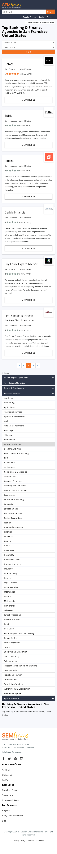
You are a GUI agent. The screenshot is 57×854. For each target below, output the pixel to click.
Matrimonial (9, 601)
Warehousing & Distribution (17, 688)
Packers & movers (12, 619)
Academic (8, 398)
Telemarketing (10, 661)
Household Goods (12, 559)
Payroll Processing (12, 615)
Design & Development (14, 388)
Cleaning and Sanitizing (15, 485)
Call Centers (9, 467)
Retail (6, 624)
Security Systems (12, 642)
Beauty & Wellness (12, 448)
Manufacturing (11, 587)
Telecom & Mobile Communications (20, 665)
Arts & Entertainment (14, 425)
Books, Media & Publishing (16, 453)
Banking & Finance (12, 444)
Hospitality (9, 555)
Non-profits (9, 605)
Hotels (7, 545)
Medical (7, 596)
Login (41, 17)
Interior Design (11, 573)
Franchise (8, 536)
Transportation (11, 670)
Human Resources (12, 564)
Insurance (8, 568)
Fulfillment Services (13, 513)
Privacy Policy (19, 841)
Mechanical (9, 591)
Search (50, 12)
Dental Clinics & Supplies (15, 490)
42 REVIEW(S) (25, 74)
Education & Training (14, 499)
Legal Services (10, 582)
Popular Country (29, 17)
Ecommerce (9, 495)
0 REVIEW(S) (25, 126)
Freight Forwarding (13, 518)
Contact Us (7, 775)
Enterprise (9, 504)
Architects (8, 421)
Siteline (9, 161)
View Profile (28, 100)
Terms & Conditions (35, 841)
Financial (8, 532)
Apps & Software (11, 698)
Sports (7, 647)
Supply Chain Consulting (15, 651)
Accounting (9, 402)
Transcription (10, 679)
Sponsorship (7, 795)
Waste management (13, 693)
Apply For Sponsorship (12, 815)
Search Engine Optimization (16, 377)
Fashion (7, 522)
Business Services (12, 393)
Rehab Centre (10, 638)
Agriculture (9, 407)
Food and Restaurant (14, 527)
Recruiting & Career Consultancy (19, 633)
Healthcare (9, 550)
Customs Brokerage (13, 481)
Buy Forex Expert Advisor (21, 264)
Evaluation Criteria (10, 800)
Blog (4, 821)
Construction (10, 476)
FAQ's (5, 780)
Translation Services (13, 684)
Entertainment (11, 508)
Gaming (7, 541)
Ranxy (9, 64)
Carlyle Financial (15, 212)
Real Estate (9, 628)
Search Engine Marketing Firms (35, 832)
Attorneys (8, 435)
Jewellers (8, 578)
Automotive (9, 439)
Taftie (8, 115)
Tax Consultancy (11, 656)
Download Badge (9, 790)
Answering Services (13, 412)
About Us (6, 770)
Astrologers (9, 430)
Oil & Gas (8, 610)
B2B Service (9, 462)
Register (50, 17)
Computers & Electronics (15, 472)
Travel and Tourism (13, 675)
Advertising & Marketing (14, 383)
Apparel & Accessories (14, 416)
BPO (6, 458)
